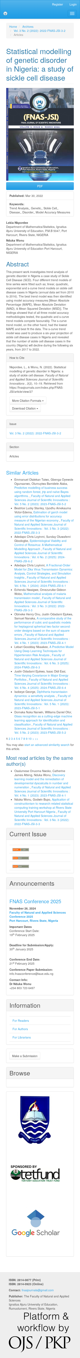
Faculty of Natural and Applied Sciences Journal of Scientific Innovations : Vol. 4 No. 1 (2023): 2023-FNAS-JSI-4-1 (42, 638)
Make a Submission (25, 1056)
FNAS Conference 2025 (35, 901)
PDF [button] (40, 186)
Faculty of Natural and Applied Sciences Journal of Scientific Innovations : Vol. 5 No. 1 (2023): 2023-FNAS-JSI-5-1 (42, 702)
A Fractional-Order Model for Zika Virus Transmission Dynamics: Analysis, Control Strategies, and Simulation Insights (43, 571)
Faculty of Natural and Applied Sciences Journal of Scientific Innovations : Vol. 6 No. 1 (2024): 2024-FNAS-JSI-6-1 (42, 581)
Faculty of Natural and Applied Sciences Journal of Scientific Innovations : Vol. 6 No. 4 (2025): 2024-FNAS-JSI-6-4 (42, 683)
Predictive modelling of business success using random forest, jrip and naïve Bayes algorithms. (41, 492)
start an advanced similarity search (47, 745)
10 (30, 739)
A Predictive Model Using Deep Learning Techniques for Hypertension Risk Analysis (44, 651)
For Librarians (22, 1037)
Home (13, 26)
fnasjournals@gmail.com (38, 1290)
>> (36, 739)
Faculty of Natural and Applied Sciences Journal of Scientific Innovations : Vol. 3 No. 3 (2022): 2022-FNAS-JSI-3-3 (44, 526)
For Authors (20, 1029)
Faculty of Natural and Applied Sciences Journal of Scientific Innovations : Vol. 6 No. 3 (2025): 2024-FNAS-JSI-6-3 (41, 661)
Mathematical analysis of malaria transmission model (40, 596)
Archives (27, 26)
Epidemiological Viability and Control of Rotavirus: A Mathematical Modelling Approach (40, 545)
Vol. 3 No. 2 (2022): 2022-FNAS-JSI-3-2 (39, 31)
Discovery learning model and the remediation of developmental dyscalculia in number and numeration (41, 781)
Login (73, 4)
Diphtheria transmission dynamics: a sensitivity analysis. (40, 694)
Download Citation (24, 408)
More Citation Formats (27, 400)
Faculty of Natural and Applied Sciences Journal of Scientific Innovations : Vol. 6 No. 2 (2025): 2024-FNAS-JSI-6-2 (42, 555)
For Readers (21, 1020)
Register (57, 4)
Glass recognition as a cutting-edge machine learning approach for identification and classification (43, 720)
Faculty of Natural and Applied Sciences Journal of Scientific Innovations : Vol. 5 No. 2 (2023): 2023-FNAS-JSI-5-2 (42, 500)
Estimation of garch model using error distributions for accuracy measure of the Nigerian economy (40, 516)
